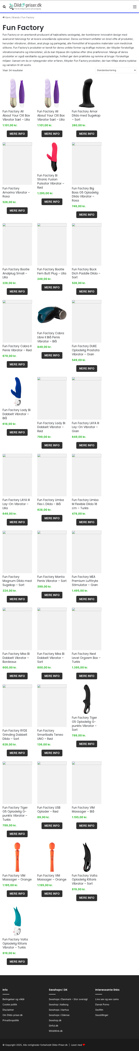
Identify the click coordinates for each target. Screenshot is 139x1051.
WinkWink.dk (56, 1031)
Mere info (17, 133)
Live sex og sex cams (107, 999)
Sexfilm (99, 1009)
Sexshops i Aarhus (59, 1009)
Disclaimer (8, 1009)
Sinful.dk (53, 1025)
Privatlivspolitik (11, 1020)
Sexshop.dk (55, 1020)
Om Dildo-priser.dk (13, 1015)
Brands (16, 17)
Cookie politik (10, 1004)
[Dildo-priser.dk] (25, 6)
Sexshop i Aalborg (58, 1004)
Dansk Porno (102, 1004)
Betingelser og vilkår (14, 999)
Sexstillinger (101, 1015)
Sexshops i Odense (59, 1015)
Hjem (8, 17)
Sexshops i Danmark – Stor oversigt (68, 999)
